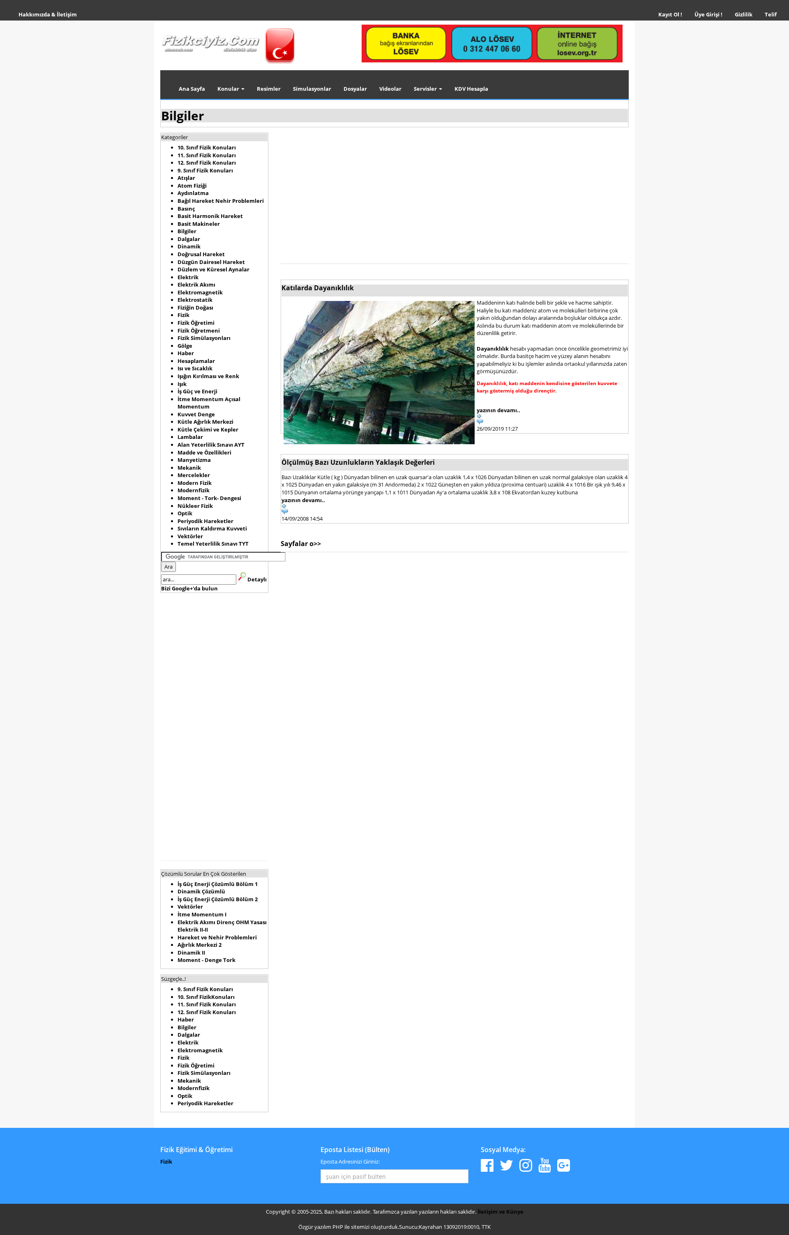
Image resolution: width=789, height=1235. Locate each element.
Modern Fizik (195, 483)
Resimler (269, 88)
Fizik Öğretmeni (199, 330)
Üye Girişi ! (708, 14)
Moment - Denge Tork (206, 960)
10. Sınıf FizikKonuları (206, 997)
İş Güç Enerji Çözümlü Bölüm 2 (218, 899)
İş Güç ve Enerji (197, 391)
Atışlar (186, 177)
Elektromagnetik (200, 292)
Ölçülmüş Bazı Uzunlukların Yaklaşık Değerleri (358, 462)
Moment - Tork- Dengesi (209, 498)
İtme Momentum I (202, 914)
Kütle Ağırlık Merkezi (205, 421)
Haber (186, 353)
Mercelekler (194, 475)
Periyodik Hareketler (205, 521)
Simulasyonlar (312, 88)
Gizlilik (747, 14)
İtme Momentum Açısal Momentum (209, 403)
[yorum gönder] (454, 511)
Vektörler (190, 536)
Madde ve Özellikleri (204, 452)
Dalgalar (189, 239)
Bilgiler (182, 115)
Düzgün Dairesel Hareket (211, 262)
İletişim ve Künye (501, 1211)
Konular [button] (228, 88)
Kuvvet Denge (196, 414)
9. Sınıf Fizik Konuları (205, 170)
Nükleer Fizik (195, 506)
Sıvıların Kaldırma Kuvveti (212, 528)
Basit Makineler (199, 223)
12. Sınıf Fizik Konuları (207, 162)
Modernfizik (194, 490)
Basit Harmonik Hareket (210, 216)
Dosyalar (355, 88)
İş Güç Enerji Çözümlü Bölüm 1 (218, 884)
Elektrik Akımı (196, 284)
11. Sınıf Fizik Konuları (207, 155)
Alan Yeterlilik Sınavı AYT (211, 444)
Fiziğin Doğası (195, 307)
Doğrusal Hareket (201, 254)
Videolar (390, 88)
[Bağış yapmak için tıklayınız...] (492, 43)
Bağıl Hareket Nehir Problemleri (221, 200)
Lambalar (190, 437)
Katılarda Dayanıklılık (317, 287)
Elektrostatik (195, 299)
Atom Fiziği (192, 185)
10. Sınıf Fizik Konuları (207, 147)
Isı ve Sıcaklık (195, 368)
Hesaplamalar (196, 361)
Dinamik (189, 246)
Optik (185, 513)
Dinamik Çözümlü (201, 891)
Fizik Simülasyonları (204, 338)
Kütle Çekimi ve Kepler (208, 429)
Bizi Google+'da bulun (189, 588)
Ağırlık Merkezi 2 (199, 944)
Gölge (185, 345)
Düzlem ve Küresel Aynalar (213, 269)
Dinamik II (191, 952)
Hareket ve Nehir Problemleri (217, 937)
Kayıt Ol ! (670, 14)
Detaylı (257, 579)
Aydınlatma (193, 193)
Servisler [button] (426, 88)
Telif (771, 14)
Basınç (186, 208)
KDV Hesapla (471, 88)
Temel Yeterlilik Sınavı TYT (213, 543)
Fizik (183, 315)
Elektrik (188, 277)
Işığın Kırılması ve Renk (208, 376)
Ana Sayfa (192, 88)
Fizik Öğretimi (196, 322)
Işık (182, 384)
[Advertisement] (214, 725)
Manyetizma (194, 460)
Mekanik (189, 467)
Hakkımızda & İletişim (47, 14)
